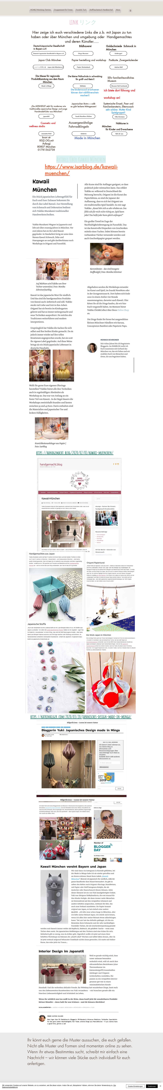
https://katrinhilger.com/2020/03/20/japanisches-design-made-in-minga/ (80, 716)
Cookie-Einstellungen (135, 1086)
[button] (130, 9)
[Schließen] (160, 1086)
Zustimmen (152, 1086)
